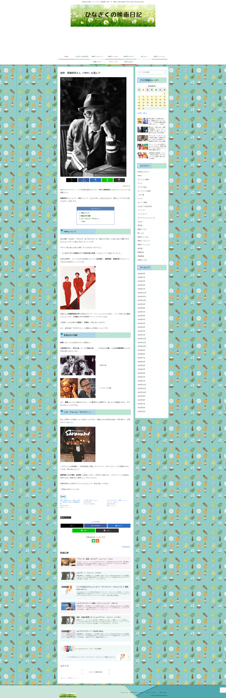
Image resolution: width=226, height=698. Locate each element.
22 (164, 102)
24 (143, 105)
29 (164, 105)
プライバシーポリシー (151, 692)
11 (147, 99)
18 (147, 102)
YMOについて (85, 213)
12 (152, 99)
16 (139, 102)
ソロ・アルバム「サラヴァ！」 (90, 218)
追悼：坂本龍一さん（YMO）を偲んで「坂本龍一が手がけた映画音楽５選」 (70, 502)
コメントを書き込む (95, 672)
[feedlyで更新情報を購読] (93, 541)
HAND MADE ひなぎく (136, 692)
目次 (92, 208)
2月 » (145, 113)
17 (143, 102)
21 (160, 102)
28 (160, 105)
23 (139, 105)
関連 (83, 221)
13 (156, 99)
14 (160, 99)
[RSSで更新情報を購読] (97, 541)
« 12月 (139, 113)
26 (152, 105)
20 (156, 102)
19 (152, 102)
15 (164, 99)
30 (139, 108)
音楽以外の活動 (85, 216)
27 (156, 105)
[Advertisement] (113, 40)
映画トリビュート (66, 517)
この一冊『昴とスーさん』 (91, 500)
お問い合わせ (163, 692)
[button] (119, 180)
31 (143, 108)
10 (143, 99)
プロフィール (124, 692)
